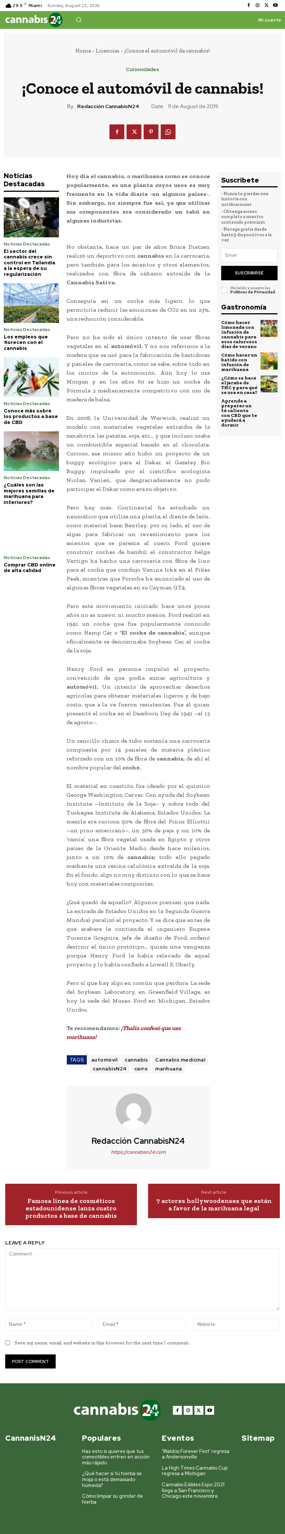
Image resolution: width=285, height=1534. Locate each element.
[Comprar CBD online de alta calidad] (31, 531)
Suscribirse (249, 272)
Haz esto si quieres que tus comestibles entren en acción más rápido (116, 1457)
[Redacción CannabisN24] (138, 1111)
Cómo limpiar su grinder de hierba (112, 1499)
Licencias (107, 50)
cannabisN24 (110, 1069)
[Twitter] (266, 5)
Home (83, 50)
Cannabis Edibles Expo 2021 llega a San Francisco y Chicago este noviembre (193, 1490)
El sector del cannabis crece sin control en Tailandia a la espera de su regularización (29, 262)
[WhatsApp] (168, 131)
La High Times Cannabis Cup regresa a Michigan (194, 1471)
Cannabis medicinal (180, 1060)
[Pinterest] (151, 131)
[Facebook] (248, 5)
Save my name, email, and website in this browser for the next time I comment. (102, 1343)
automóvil (104, 1060)
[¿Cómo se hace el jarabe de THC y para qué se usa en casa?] (269, 383)
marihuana (168, 1069)
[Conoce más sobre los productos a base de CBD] (31, 377)
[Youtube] (275, 5)
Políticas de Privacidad (252, 292)
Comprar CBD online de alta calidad (30, 568)
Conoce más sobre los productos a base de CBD (31, 416)
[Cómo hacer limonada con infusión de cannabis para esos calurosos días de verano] (269, 328)
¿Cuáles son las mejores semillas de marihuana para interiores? (29, 493)
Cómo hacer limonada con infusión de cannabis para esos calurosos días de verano (239, 334)
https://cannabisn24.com (138, 1152)
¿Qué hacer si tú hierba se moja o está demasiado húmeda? (112, 1479)
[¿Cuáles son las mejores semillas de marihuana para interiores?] (31, 451)
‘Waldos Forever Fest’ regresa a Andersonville (195, 1454)
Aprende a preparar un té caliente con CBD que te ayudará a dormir (239, 413)
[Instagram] (257, 5)
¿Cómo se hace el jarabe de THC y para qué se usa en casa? (239, 385)
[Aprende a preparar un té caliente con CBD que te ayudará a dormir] (269, 406)
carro (141, 1069)
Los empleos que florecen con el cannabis (26, 342)
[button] (79, 20)
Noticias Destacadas (27, 244)
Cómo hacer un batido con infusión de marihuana (239, 362)
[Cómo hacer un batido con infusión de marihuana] (269, 361)
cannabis (136, 1060)
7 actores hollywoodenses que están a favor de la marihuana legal (214, 1204)
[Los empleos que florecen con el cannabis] (31, 303)
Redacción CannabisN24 (108, 106)
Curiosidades (142, 69)
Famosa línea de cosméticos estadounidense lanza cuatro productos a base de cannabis (71, 1208)
